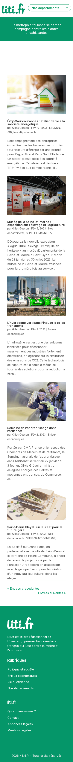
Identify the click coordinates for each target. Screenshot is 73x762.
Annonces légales (20, 724)
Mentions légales (19, 730)
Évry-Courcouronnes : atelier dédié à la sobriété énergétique (36, 122)
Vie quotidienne (18, 682)
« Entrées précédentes (23, 588)
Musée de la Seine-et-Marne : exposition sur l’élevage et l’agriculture (36, 223)
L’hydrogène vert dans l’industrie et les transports (36, 324)
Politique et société (20, 669)
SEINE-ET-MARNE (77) (40, 233)
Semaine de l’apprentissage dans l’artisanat (31, 429)
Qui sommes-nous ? (21, 711)
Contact (13, 718)
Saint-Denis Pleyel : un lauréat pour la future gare (35, 528)
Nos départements (24, 132)
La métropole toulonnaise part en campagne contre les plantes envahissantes (36, 29)
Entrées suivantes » (52, 593)
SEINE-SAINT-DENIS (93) (41, 538)
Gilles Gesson (20, 127)
